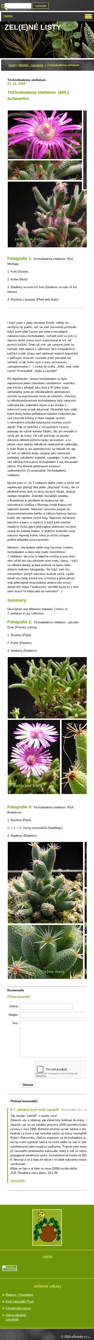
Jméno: (14, 1006)
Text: (15, 1023)
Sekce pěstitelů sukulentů (16, 1317)
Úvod (11, 65)
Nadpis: (14, 1014)
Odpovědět (17, 1180)
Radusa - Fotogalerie (19, 1294)
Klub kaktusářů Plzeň (20, 1301)
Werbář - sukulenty (31, 65)
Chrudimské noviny (18, 1308)
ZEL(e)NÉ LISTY (33, 27)
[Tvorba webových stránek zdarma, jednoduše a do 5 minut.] (89, 1337)
